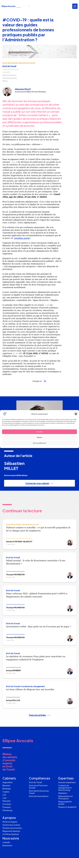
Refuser (39, 437)
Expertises (66, 778)
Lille (4, 795)
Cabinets (9, 778)
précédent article (21, 238)
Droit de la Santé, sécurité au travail (18, 63)
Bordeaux (6, 788)
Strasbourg (7, 810)
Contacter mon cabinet (37, 483)
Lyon (4, 798)
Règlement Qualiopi (11, 831)
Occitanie (6, 804)
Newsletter (7, 845)
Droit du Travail (9, 66)
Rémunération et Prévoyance (65, 797)
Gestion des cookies (11, 825)
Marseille (6, 801)
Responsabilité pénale (65, 802)
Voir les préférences (39, 443)
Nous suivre (10, 838)
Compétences (39, 778)
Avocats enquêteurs (67, 782)
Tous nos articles (37, 715)
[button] (76, 414)
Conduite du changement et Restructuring (65, 787)
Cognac (5, 791)
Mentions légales (9, 822)
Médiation (62, 793)
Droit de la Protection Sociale (38, 786)
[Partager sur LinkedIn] (45, 381)
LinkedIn (6, 842)
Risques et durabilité (67, 807)
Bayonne (6, 785)
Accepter (40, 432)
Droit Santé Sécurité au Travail (39, 792)
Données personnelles (12, 828)
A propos (9, 818)
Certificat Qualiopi (10, 834)
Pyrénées (6, 807)
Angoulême (7, 782)
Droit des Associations (38, 796)
